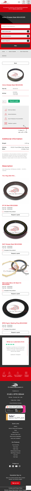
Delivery (15, 426)
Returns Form (15, 432)
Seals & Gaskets (12, 51)
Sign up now (15, 483)
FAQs (15, 430)
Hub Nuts (15, 455)
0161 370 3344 (15, 394)
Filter (15, 45)
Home (3, 51)
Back (15, 63)
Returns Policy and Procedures (15, 428)
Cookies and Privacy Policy (15, 488)
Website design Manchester (11, 490)
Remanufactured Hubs (15, 451)
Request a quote (14, 101)
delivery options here (17, 8)
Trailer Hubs (15, 449)
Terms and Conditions (15, 438)
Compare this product (10, 211)
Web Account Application (15, 436)
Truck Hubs (15, 447)
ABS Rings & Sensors (15, 453)
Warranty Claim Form (15, 434)
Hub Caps (15, 457)
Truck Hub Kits (15, 445)
